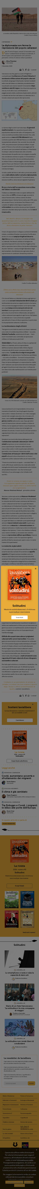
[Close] (35, 568)
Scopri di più (19, 617)
